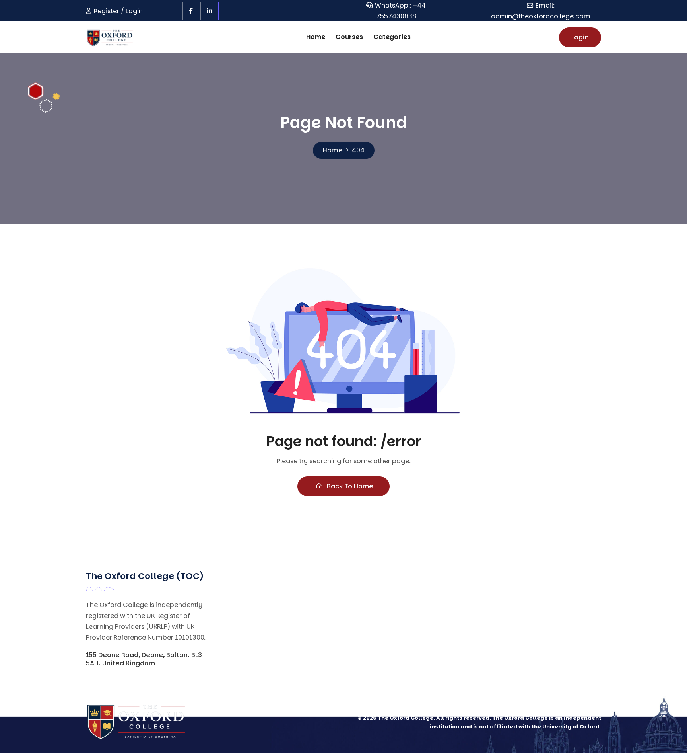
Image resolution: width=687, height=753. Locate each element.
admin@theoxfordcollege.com (540, 16)
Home (315, 36)
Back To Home (349, 486)
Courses (349, 36)
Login (580, 37)
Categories (392, 36)
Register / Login (118, 11)
